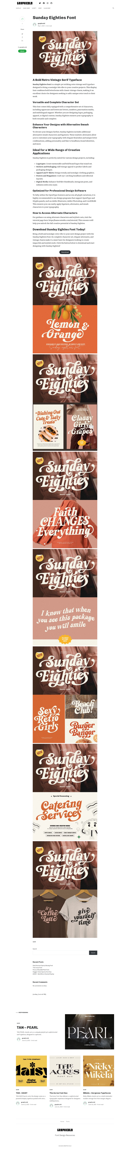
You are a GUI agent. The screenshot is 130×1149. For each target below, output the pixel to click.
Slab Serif (47, 8)
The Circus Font (37, 967)
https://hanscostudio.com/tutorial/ (63, 220)
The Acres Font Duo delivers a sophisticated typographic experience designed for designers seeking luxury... (65, 1098)
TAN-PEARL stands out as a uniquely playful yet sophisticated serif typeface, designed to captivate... (37, 1033)
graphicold (41, 23)
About (22, 51)
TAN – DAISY (21, 1093)
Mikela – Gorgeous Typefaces (97, 1093)
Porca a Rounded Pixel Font (41, 970)
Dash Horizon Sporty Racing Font (43, 965)
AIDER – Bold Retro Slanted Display (43, 974)
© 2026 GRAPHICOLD (65, 1146)
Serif (40, 8)
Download (65, 252)
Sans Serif (26, 8)
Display (18, 8)
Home (62, 1121)
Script (34, 8)
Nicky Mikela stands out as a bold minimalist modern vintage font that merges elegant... (97, 1097)
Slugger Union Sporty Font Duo (42, 972)
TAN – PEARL (27, 1027)
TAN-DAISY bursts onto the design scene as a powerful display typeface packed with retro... (31, 1097)
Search (35, 949)
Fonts (68, 1121)
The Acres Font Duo (58, 1093)
